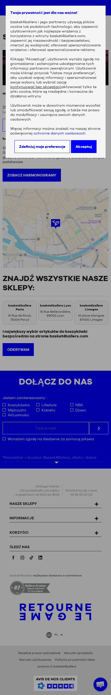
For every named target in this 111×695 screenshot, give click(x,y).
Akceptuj (84, 147)
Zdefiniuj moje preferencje (42, 147)
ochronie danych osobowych (59, 133)
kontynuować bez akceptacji (36, 87)
